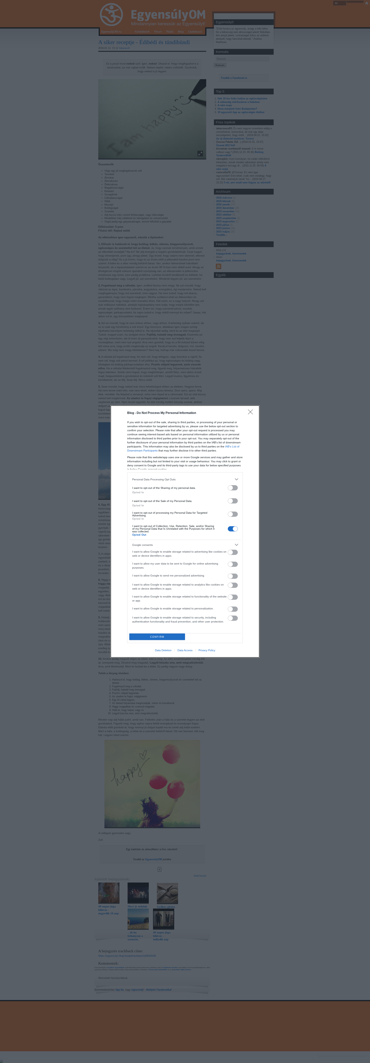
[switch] (233, 487)
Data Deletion (163, 650)
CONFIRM (157, 636)
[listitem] (185, 479)
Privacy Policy (206, 650)
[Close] (251, 413)
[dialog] (185, 531)
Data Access (185, 650)
